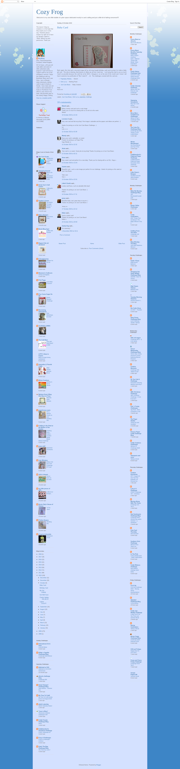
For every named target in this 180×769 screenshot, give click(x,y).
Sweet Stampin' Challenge (49, 299)
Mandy (64, 135)
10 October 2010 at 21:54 (69, 115)
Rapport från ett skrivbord (44, 244)
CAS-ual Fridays (136, 649)
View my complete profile (44, 98)
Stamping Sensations (134, 101)
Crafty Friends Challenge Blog (43, 721)
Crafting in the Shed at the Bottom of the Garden (46, 427)
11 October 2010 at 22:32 (69, 144)
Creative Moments (134, 367)
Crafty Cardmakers (134, 215)
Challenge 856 (43, 679)
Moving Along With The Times (136, 502)
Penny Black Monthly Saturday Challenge (136, 52)
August (42, 609)
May (41, 617)
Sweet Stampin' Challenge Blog (44, 685)
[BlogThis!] (84, 94)
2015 (40, 562)
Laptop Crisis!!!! (43, 602)
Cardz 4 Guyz (135, 260)
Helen (64, 213)
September (43, 607)
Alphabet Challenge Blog (136, 600)
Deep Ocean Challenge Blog (136, 318)
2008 (40, 634)
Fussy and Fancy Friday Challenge (136, 661)
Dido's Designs (43, 215)
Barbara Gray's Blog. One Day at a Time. (45, 395)
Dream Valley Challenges (135, 206)
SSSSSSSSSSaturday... (50, 449)
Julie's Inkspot (43, 474)
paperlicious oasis (44, 410)
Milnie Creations (44, 380)
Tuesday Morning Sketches (136, 298)
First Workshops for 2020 (50, 315)
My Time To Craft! (44, 695)
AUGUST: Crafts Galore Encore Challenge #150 (135, 76)
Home (92, 243)
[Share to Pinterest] (90, 94)
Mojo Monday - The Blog (135, 242)
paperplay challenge (86, 97)
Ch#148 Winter (43, 647)
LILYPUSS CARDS (44, 326)
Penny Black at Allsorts (135, 40)
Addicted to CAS (44, 667)
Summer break (135, 676)
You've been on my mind (49, 477)
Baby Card (43, 585)
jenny (63, 198)
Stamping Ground (44, 171)
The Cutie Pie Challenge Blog (136, 128)
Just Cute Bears (65, 84)
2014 (40, 565)
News (40, 723)
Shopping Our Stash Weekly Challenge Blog (136, 273)
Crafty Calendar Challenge (136, 86)
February (43, 625)
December (43, 577)
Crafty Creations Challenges (136, 443)
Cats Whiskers (43, 460)
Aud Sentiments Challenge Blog (136, 515)
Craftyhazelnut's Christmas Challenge (45, 729)
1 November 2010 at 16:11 (70, 231)
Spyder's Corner (44, 200)
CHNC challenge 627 (45, 732)
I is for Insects (134, 603)
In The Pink (134, 554)
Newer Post (62, 243)
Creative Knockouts (134, 473)
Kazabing (41, 58)
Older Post (121, 243)
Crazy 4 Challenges (45, 737)
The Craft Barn (43, 340)
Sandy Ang (65, 226)
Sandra (64, 166)
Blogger (98, 765)
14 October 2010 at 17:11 (69, 194)
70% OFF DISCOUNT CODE (50, 343)
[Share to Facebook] (88, 94)
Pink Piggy (42, 280)
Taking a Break (135, 628)
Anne (63, 157)
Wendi (64, 106)
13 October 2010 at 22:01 (69, 179)
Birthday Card (44, 588)
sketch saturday (44, 704)
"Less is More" (43, 711)
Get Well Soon (44, 595)
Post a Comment (65, 235)
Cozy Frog (49, 11)
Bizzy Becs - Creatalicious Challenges (135, 114)
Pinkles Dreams (44, 520)
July (41, 612)
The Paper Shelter (134, 420)
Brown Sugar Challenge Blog (136, 637)
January (42, 628)
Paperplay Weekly (66, 79)
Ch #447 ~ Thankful (136, 310)
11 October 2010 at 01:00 (69, 131)
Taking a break (135, 459)
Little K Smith (66, 183)
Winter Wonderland (134, 142)
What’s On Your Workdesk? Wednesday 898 (50, 176)
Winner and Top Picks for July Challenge (135, 91)
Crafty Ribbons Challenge (135, 566)
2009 (40, 631)
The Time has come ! (44, 750)
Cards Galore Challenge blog (135, 72)
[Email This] (82, 94)
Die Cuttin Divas (136, 308)
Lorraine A (65, 119)
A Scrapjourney (44, 259)
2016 (40, 559)
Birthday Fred (134, 289)
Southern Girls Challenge (135, 542)
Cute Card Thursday (134, 531)
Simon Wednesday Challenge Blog (136, 350)
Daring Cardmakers (134, 626)
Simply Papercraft (134, 673)
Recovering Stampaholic (43, 310)
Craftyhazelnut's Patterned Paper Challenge (136, 156)
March (42, 622)
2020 (40, 554)
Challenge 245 (135, 234)
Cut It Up (133, 585)
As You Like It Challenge (135, 380)
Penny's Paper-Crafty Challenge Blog (136, 433)
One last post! (134, 533)
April (41, 620)
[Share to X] (86, 94)
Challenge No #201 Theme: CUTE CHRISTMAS (136, 132)
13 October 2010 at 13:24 (69, 162)
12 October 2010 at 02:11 (69, 153)
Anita (63, 148)
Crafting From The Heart (135, 231)
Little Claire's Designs (135, 173)
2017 (40, 557)
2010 (40, 575)
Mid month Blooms (136, 42)
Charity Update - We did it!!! (44, 598)
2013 (40, 567)
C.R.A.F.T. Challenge (134, 489)
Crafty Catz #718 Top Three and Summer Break (135, 616)
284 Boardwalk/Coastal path (136, 196)
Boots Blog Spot (44, 229)
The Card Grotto (44, 157)
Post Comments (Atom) (96, 248)
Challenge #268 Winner (45, 656)
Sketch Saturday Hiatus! (45, 706)
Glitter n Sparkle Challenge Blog (44, 653)
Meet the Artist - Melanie (49, 399)
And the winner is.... (136, 300)
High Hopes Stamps (134, 287)
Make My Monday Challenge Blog (136, 191)
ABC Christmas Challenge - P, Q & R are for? (136, 397)
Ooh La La (64, 82)
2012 (40, 570)
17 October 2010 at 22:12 (69, 209)
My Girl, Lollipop (43, 591)
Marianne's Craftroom (45, 273)
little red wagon (136, 338)
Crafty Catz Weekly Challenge (136, 611)
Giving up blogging (44, 274)
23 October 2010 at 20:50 (69, 222)
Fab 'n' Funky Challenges (135, 407)
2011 (40, 572)
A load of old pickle (45, 534)
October (42, 583)
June (42, 614)
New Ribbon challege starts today (135, 570)
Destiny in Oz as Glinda (49, 383)
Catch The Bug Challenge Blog (43, 747)
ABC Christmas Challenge (135, 392)
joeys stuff (42, 446)
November (43, 580)
